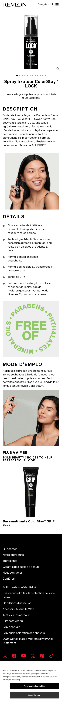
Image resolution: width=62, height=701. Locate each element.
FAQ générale (11, 627)
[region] (31, 681)
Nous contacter (12, 572)
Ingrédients (10, 560)
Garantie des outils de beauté (21, 566)
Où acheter (10, 549)
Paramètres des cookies (34, 686)
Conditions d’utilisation (17, 603)
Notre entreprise (13, 554)
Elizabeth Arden (13, 621)
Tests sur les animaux (16, 615)
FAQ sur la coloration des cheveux (24, 633)
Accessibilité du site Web (18, 609)
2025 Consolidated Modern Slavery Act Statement (28, 640)
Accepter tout (34, 695)
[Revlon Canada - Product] (15, 5)
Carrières (9, 578)
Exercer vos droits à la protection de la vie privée (29, 595)
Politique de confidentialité (19, 587)
